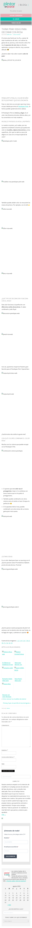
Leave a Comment (16, 34)
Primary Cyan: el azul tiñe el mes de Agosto (16, 703)
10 (2, 643)
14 (11, 643)
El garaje (16, 19)
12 (7, 643)
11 (5, 643)
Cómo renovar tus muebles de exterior (14, 699)
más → (4, 814)
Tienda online (16, 23)
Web (3, 764)
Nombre (5, 750)
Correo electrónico (8, 757)
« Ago (9, 905)
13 (9, 643)
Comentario (5, 725)
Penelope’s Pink (23, 106)
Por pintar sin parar (16, 11)
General (8, 708)
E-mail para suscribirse (11, 846)
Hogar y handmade (16, 15)
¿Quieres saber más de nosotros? (16, 881)
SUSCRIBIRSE (10, 856)
